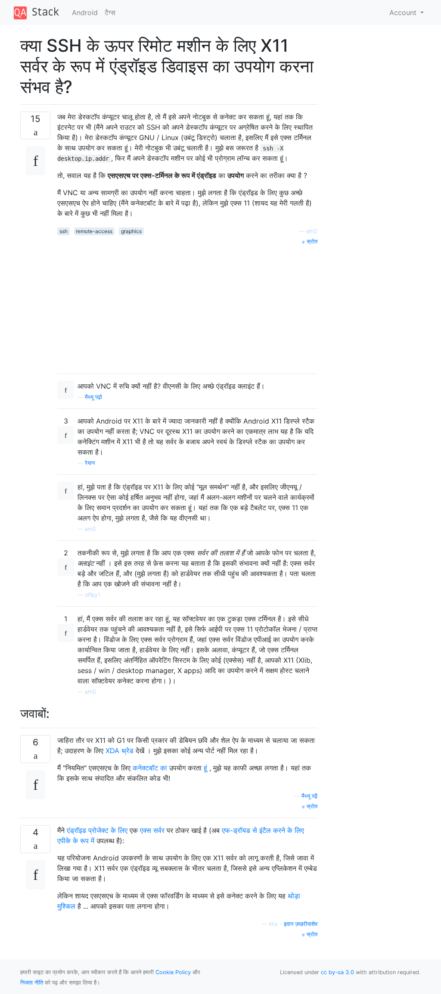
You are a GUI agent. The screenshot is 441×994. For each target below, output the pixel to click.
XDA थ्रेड (120, 750)
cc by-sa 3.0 (337, 972)
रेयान (90, 463)
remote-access (94, 231)
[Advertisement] (187, 306)
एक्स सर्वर (152, 830)
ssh (63, 231)
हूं (205, 767)
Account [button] (404, 12)
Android (85, 12)
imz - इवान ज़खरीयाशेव (293, 924)
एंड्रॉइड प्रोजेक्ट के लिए (97, 830)
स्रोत (311, 241)
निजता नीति (31, 982)
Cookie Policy (173, 972)
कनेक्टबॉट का (150, 767)
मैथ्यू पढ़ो (93, 397)
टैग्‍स (110, 12)
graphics (131, 231)
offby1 (92, 595)
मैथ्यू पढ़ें (309, 796)
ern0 (311, 231)
